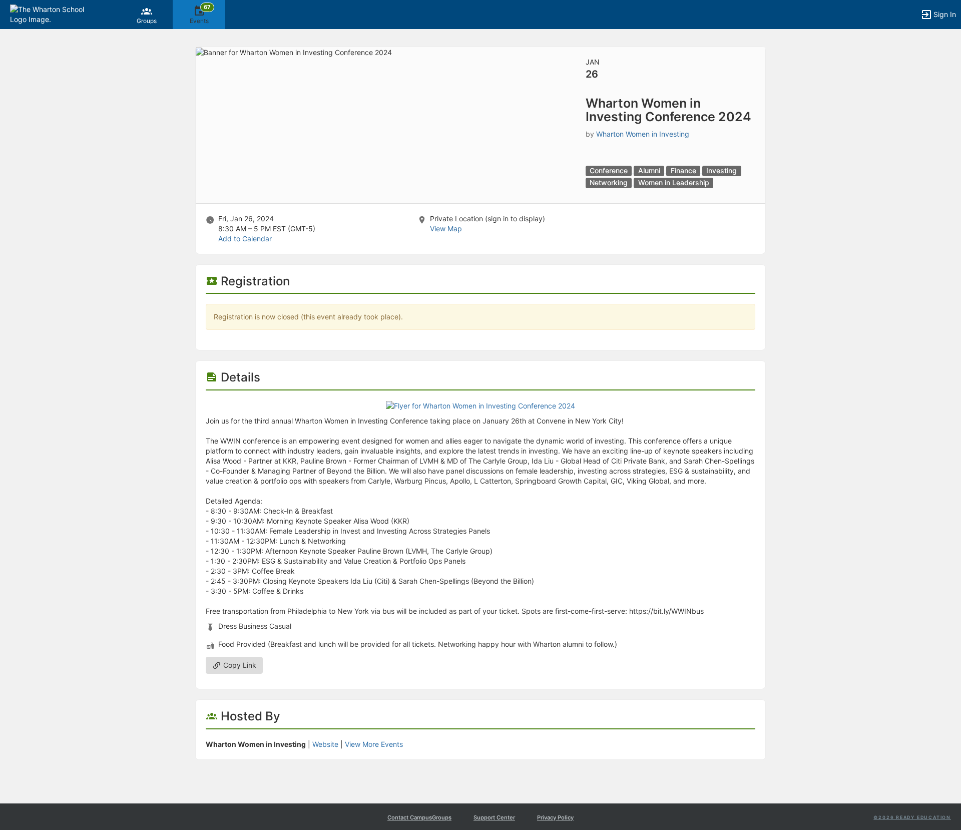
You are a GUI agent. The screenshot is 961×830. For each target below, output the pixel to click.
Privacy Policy (555, 817)
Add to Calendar (245, 238)
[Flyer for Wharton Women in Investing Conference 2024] (480, 405)
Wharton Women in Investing (642, 134)
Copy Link (238, 665)
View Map (446, 228)
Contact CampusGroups (419, 817)
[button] (51, 14)
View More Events (374, 744)
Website (325, 744)
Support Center (494, 817)
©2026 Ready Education (912, 817)
